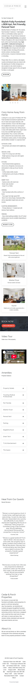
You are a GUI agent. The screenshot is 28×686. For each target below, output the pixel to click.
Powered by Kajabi (14, 682)
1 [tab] (3, 100)
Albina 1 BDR (8, 673)
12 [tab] (13, 103)
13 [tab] (15, 103)
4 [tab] (10, 100)
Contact (22, 676)
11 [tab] (10, 103)
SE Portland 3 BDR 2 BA (13, 665)
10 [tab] (25, 100)
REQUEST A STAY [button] (8, 224)
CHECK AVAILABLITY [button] (8, 325)
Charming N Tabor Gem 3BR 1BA (15, 671)
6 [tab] (15, 100)
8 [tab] (20, 100)
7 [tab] (18, 100)
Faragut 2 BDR (12, 669)
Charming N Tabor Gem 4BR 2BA (12, 661)
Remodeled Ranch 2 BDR (11, 676)
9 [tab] (22, 100)
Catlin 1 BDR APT (18, 673)
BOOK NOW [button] (6, 74)
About (14, 677)
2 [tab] (5, 100)
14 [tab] (18, 103)
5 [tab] (13, 100)
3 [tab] (8, 100)
